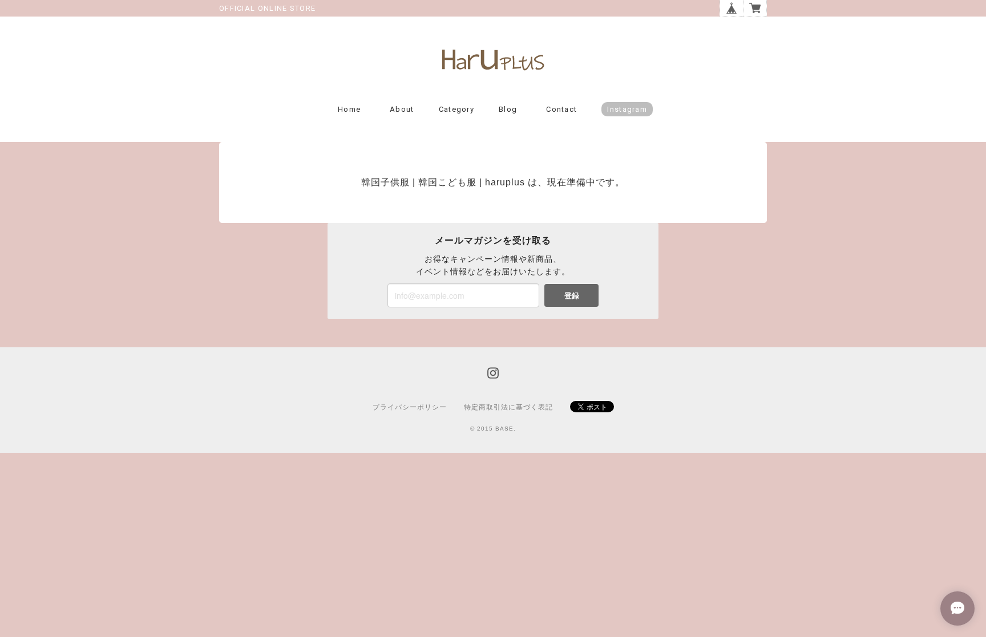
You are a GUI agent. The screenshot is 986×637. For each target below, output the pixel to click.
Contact (561, 109)
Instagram (627, 109)
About (402, 109)
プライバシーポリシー (410, 407)
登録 (571, 295)
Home (349, 109)
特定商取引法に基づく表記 (508, 407)
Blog (508, 109)
